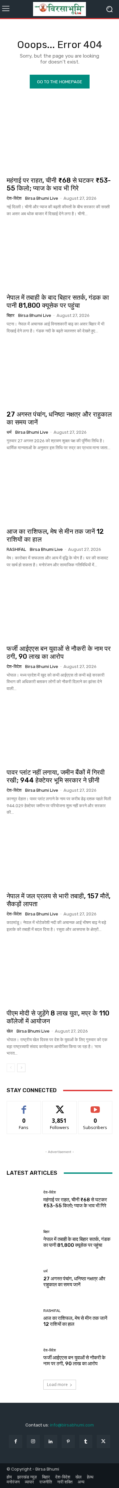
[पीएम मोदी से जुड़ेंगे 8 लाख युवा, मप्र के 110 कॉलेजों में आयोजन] (59, 972)
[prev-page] (11, 1068)
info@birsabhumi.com (72, 1425)
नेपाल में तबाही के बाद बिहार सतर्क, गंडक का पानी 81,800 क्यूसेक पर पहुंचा (58, 301)
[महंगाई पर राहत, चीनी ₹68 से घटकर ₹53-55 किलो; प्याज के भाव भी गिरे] (59, 139)
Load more (57, 1384)
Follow (59, 1106)
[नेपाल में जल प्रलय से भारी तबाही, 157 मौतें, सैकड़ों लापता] (59, 855)
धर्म (9, 432)
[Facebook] (15, 1441)
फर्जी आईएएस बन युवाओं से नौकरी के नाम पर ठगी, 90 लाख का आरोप (59, 652)
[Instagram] (33, 1441)
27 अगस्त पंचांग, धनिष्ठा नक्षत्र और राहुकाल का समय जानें (74, 1282)
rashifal (16, 549)
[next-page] (21, 1068)
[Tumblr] (85, 1441)
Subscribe (95, 1106)
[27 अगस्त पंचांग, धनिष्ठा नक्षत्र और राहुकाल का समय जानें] (59, 373)
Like (24, 1106)
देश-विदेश (14, 198)
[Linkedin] (50, 1441)
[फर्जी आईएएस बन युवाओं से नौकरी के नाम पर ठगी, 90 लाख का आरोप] (59, 608)
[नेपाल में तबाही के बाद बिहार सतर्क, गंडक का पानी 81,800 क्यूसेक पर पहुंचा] (59, 257)
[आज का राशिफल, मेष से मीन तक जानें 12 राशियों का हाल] (59, 491)
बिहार (11, 315)
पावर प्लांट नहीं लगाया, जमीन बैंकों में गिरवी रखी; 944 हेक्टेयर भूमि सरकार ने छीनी (56, 776)
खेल (10, 1031)
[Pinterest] (68, 1441)
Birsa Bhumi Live (41, 198)
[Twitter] (103, 1441)
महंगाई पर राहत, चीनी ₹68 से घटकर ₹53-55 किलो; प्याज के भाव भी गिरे (59, 184)
